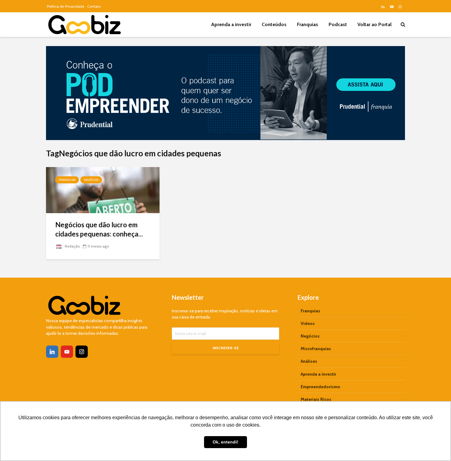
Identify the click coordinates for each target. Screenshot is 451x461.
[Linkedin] (52, 352)
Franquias (307, 24)
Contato (94, 6)
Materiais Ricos (316, 399)
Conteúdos (274, 24)
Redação (72, 246)
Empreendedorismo (320, 386)
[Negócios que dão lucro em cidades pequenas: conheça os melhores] (103, 190)
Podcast (338, 24)
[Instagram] (81, 352)
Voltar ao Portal (374, 24)
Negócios (91, 180)
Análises (309, 361)
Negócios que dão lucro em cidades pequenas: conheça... (99, 229)
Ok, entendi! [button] (225, 442)
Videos (308, 323)
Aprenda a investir (231, 24)
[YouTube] (67, 352)
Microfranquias (316, 348)
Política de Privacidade (65, 6)
